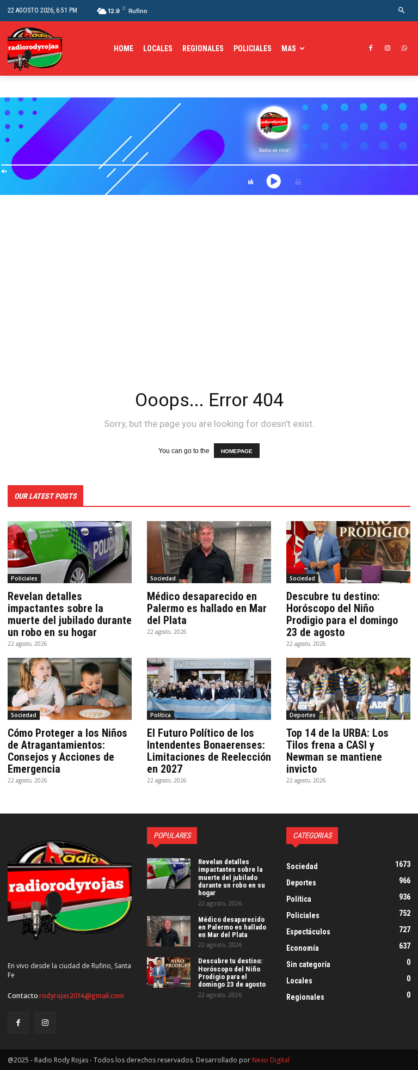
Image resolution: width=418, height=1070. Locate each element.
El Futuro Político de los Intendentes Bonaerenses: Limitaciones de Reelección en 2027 (209, 750)
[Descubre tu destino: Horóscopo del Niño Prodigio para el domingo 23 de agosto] (348, 552)
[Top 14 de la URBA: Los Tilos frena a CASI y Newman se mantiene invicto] (348, 689)
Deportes (303, 715)
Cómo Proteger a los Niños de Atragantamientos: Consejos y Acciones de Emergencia (67, 750)
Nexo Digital (271, 1060)
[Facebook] (371, 48)
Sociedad (163, 578)
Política (160, 715)
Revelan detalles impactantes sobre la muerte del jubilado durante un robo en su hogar (70, 614)
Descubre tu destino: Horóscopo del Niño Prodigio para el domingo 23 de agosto (342, 614)
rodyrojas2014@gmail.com (81, 996)
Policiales (24, 578)
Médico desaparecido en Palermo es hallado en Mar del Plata (207, 608)
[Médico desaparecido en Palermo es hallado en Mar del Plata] (209, 552)
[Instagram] (387, 48)
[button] (402, 10)
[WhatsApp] (404, 48)
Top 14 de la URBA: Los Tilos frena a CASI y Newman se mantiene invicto (337, 750)
